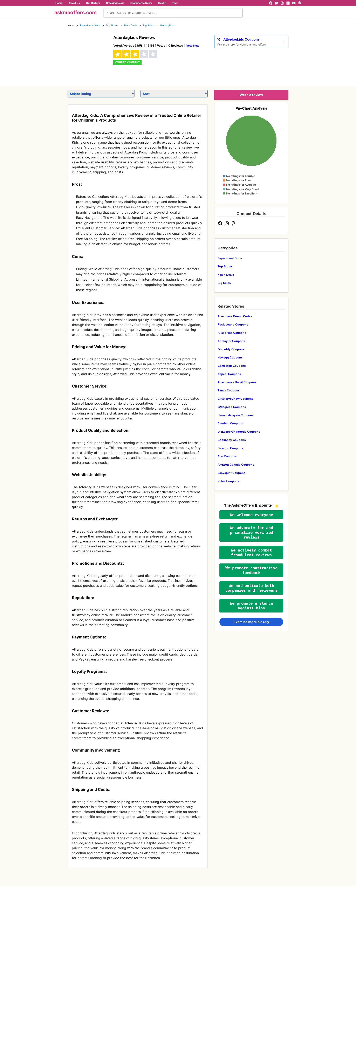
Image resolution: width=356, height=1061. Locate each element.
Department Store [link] (90, 25)
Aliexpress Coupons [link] (232, 332)
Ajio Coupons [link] (227, 456)
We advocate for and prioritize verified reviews (251, 532)
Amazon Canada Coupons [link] (236, 464)
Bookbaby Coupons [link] (232, 439)
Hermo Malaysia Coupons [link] (236, 415)
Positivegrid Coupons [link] (233, 324)
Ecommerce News (141, 3)
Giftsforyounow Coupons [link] (235, 398)
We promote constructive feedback (251, 570)
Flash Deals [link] (130, 25)
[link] (88, 55)
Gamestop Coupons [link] (232, 365)
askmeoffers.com (75, 12)
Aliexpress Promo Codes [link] (235, 316)
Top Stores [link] (112, 25)
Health (162, 3)
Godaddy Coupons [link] (231, 349)
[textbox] (173, 12)
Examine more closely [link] (251, 622)
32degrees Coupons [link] (232, 407)
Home (58, 3)
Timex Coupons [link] (229, 390)
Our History (93, 3)
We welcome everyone (251, 514)
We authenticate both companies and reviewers (251, 588)
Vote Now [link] (192, 45)
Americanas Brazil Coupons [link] (237, 382)
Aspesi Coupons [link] (229, 374)
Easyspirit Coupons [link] (231, 472)
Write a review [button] (251, 95)
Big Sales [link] (148, 25)
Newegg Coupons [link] (230, 357)
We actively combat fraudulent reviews (251, 552)
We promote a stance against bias (251, 605)
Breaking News (115, 3)
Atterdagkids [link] (166, 25)
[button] (251, 514)
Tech (175, 3)
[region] (265, 66)
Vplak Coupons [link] (228, 481)
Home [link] (71, 25)
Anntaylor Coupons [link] (231, 341)
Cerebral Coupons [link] (230, 423)
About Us (74, 3)
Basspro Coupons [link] (230, 448)
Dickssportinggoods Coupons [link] (239, 431)
